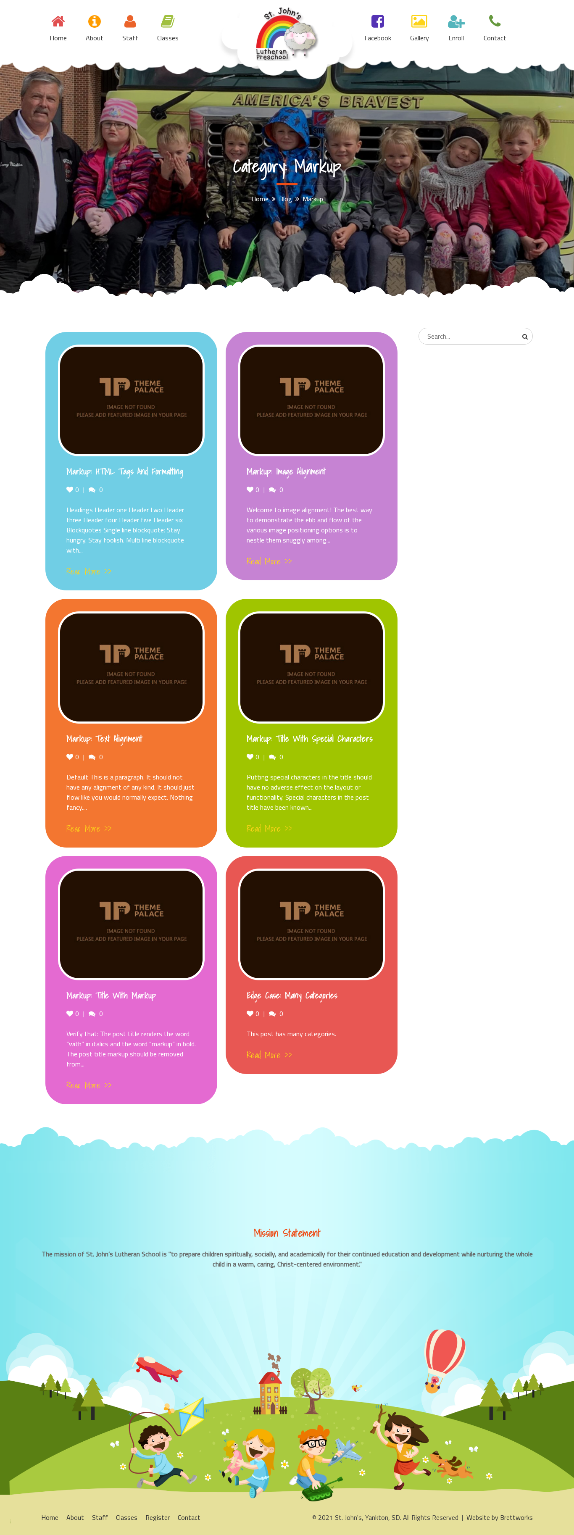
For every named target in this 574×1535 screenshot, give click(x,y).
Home (58, 38)
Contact (495, 38)
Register (157, 1517)
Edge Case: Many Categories (292, 995)
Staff (130, 38)
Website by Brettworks (499, 1517)
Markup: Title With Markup (111, 995)
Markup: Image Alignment (286, 471)
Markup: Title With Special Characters (310, 738)
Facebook (377, 38)
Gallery (419, 38)
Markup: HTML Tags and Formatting (124, 471)
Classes (168, 38)
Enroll (456, 38)
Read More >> (89, 571)
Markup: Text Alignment (104, 738)
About (94, 38)
